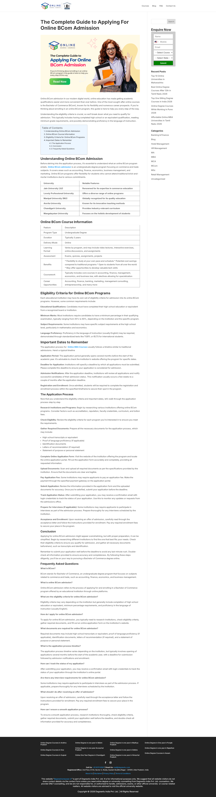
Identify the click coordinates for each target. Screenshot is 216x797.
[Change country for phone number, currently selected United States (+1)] (156, 41)
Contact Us (171, 6)
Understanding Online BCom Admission (63, 131)
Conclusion (57, 146)
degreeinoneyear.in (63, 779)
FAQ (161, 6)
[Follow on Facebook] (106, 763)
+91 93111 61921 (98, 767)
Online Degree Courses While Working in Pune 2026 (162, 109)
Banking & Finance (160, 135)
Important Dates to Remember (59, 140)
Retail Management (160, 174)
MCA (153, 161)
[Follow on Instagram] (110, 763)
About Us (89, 773)
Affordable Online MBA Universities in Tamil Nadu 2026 (162, 120)
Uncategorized (158, 179)
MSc (153, 170)
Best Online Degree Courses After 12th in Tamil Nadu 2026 (161, 90)
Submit (163, 63)
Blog (154, 6)
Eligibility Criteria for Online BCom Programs (65, 137)
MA (152, 152)
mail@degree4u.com (122, 767)
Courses (145, 6)
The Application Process (61, 143)
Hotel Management (160, 144)
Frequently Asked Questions (63, 149)
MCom (154, 166)
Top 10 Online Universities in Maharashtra (158, 79)
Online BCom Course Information (60, 134)
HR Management (159, 148)
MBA (153, 157)
